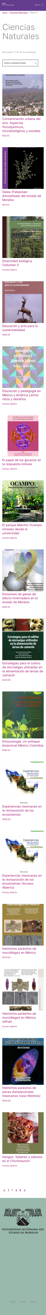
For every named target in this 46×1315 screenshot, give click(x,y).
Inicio (4, 12)
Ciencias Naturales (18, 12)
